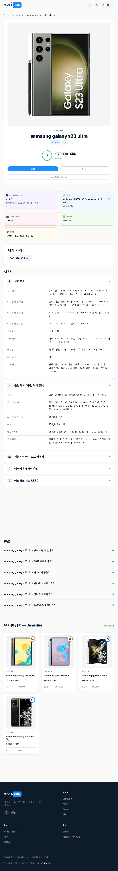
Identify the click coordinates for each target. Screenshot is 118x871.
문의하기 (67, 831)
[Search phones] (89, 5)
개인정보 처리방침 (72, 836)
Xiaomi (66, 809)
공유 (87, 169)
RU (19, 863)
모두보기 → (109, 626)
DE (23, 863)
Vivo (65, 814)
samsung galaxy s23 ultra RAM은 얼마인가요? (29, 605)
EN (5, 863)
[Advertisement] (59, 513)
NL (34, 863)
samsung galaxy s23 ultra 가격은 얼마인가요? (29, 583)
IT (31, 863)
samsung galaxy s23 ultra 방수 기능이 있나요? (29, 550)
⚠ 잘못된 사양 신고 (59, 177)
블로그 (7, 841)
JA (49, 863)
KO (45, 863)
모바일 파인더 (10, 831)
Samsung (15, 15)
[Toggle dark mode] (96, 5)
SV (38, 863)
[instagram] (13, 812)
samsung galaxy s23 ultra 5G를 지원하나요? (28, 561)
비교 (33, 169)
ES (12, 863)
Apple (66, 803)
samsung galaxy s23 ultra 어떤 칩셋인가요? (28, 594)
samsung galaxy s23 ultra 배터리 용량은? (26, 572)
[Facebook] (6, 812)
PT (16, 863)
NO (42, 863)
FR (8, 863)
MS (27, 863)
